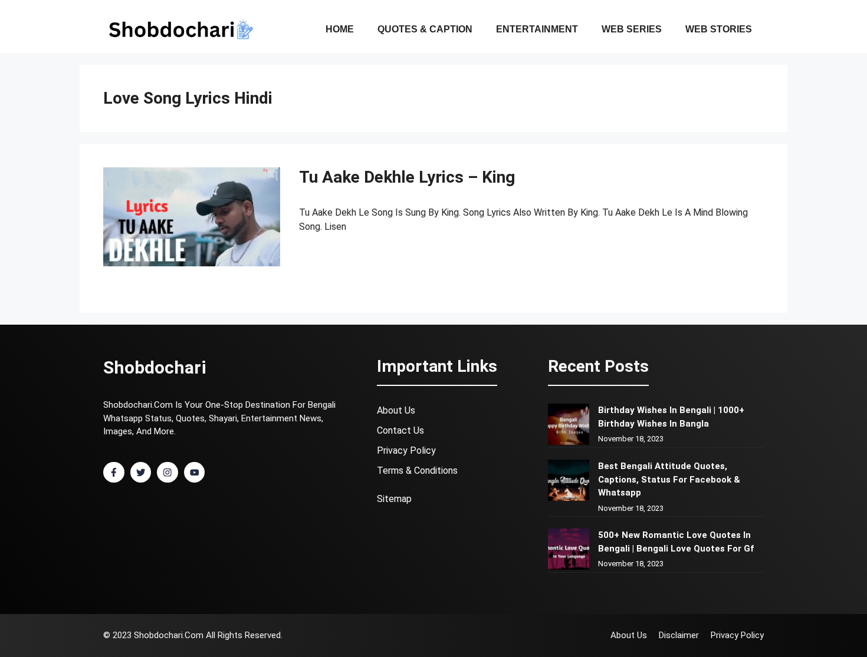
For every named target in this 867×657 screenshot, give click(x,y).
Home (340, 29)
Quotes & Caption (424, 29)
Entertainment (537, 29)
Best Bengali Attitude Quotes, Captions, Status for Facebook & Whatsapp (669, 479)
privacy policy (406, 450)
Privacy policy (737, 635)
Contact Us (400, 430)
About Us (396, 410)
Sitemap (394, 498)
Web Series (632, 29)
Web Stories (718, 29)
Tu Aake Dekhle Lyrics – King (407, 177)
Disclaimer (679, 635)
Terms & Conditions (417, 470)
